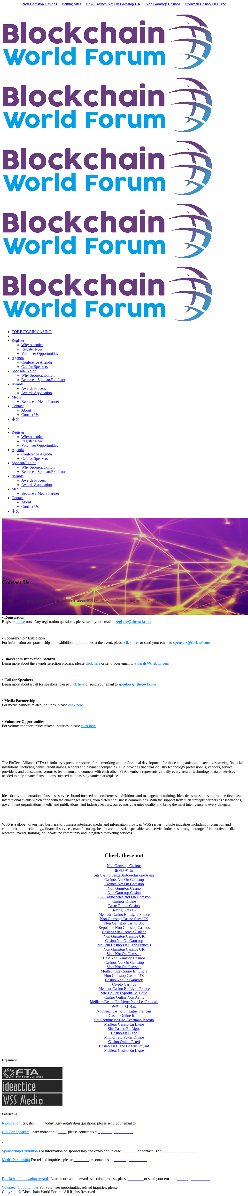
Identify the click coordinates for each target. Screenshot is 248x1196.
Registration (11, 1123)
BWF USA (35, 8)
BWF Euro (58, 8)
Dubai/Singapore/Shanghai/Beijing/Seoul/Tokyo (109, 8)
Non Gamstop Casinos (39, 4)
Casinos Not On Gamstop (124, 879)
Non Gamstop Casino (124, 888)
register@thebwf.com (133, 622)
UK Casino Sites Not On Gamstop (124, 897)
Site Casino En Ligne (124, 1029)
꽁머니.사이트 (124, 1006)
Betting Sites (71, 4)
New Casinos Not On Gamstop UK (113, 4)
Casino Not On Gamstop (124, 941)
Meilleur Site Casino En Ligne (124, 971)
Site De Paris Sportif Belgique (124, 993)
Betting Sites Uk (124, 910)
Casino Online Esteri (124, 1042)
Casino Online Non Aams (124, 997)
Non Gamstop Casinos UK (124, 936)
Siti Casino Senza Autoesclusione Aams (124, 875)
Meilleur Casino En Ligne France (124, 914)
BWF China (12, 8)
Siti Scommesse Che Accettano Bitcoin (124, 1020)
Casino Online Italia (124, 1015)
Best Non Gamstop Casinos (124, 958)
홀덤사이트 (124, 870)
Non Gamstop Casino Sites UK (124, 919)
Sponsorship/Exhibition (20, 1151)
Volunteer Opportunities (20, 1187)
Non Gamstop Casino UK (124, 923)
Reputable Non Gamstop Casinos (124, 927)
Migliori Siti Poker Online (124, 1037)
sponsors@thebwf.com (191, 642)
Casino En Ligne (124, 1033)
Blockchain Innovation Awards (25, 1179)
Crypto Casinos (124, 984)
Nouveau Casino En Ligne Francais (124, 1011)
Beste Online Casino (124, 906)
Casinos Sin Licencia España (124, 932)
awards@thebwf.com (151, 663)
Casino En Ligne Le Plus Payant (124, 1046)
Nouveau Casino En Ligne (205, 4)
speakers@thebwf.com (137, 684)
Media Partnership (16, 1160)
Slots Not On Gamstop (124, 954)
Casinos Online (124, 901)
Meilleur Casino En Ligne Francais (124, 945)
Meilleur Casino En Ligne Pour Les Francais (124, 1002)
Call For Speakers (15, 1132)
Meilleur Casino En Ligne (124, 1024)
